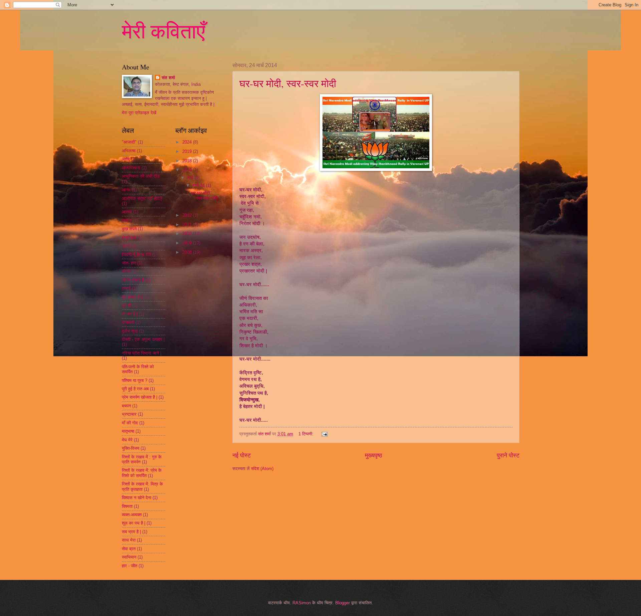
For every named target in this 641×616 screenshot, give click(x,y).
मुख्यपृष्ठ (373, 455)
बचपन (126, 405)
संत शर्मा (168, 77)
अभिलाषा (129, 150)
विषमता (127, 506)
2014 (187, 169)
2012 (187, 215)
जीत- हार (129, 262)
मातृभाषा (128, 431)
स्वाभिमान (129, 557)
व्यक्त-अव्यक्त (132, 514)
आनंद (126, 189)
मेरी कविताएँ (163, 30)
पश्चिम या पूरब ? (134, 380)
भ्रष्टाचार (129, 414)
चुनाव (126, 245)
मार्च (191, 177)
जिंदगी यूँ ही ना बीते (136, 254)
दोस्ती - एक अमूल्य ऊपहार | (143, 339)
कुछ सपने (129, 228)
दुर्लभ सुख (130, 331)
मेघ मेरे (127, 439)
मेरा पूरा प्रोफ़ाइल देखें (139, 112)
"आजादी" (129, 142)
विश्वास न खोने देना (136, 497)
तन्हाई (126, 288)
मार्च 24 (199, 185)
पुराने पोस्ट (508, 455)
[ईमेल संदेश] (324, 433)
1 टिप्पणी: (306, 433)
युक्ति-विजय (130, 448)
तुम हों (126, 305)
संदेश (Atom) (262, 468)
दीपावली (128, 322)
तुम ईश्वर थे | (132, 296)
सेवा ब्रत (129, 548)
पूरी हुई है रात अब (135, 388)
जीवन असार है (133, 279)
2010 (187, 233)
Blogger (342, 602)
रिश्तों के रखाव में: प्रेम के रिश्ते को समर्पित (142, 473)
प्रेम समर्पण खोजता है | (139, 397)
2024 (187, 142)
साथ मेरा (129, 540)
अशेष (126, 159)
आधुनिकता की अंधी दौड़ (141, 176)
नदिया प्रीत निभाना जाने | (141, 353)
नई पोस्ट (241, 455)
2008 (187, 252)
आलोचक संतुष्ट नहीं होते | (142, 198)
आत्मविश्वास (131, 167)
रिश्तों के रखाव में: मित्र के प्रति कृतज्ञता (142, 486)
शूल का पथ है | (133, 523)
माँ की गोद (130, 422)
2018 (187, 160)
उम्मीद (127, 220)
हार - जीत (129, 565)
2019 (187, 151)
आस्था (127, 211)
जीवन (126, 271)
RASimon (301, 602)
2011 (187, 224)
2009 (187, 242)
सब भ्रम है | (131, 531)
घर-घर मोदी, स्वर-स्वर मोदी (287, 83)
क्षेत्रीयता (129, 237)
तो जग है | (130, 314)
